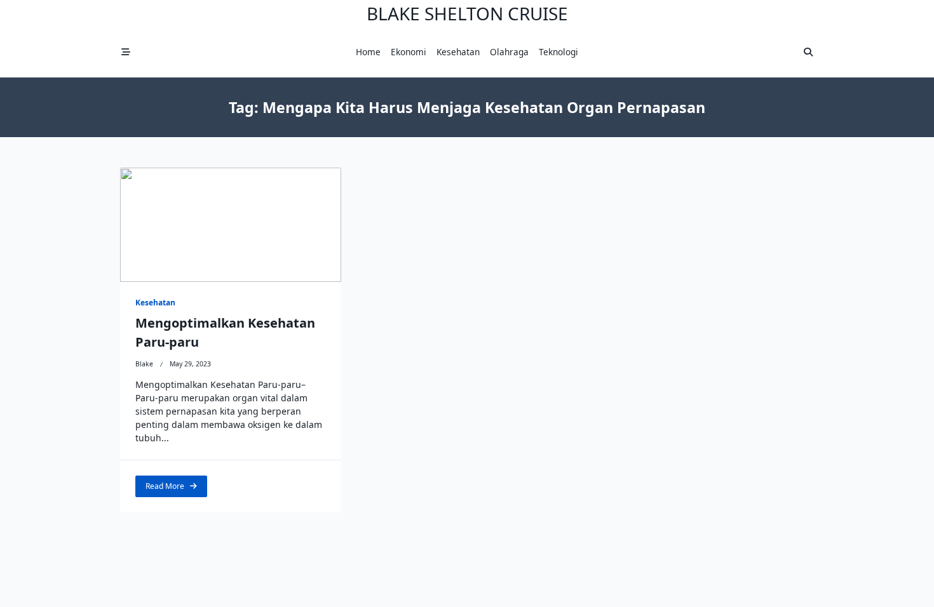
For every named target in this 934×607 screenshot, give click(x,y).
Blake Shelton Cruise (467, 13)
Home (368, 52)
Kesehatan (458, 52)
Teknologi (558, 52)
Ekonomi (408, 52)
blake (144, 363)
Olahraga (509, 52)
